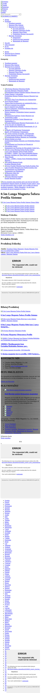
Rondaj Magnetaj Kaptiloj (13, 178)
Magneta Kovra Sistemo (16, 27)
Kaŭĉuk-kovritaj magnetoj (21, 39)
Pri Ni (7, 46)
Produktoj (8, 21)
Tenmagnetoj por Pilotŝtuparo (14, 171)
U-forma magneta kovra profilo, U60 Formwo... (20, 354)
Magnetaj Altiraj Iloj (11, 175)
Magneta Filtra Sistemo (16, 25)
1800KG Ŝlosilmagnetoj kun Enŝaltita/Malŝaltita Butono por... (14, 345)
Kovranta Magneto (19, 28)
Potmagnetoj (17, 37)
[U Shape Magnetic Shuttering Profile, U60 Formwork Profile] (15, 350)
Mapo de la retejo (10, 426)
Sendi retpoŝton (6, 438)
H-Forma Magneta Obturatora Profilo (16, 90)
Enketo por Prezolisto (7, 381)
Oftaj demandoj (10, 45)
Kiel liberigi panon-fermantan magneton (21, 394)
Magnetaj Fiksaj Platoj (20, 32)
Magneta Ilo (17, 433)
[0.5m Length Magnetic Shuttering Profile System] (15, 311)
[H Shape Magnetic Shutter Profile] (13, 331)
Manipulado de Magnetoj (21, 41)
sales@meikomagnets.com (19, 366)
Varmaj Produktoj (10, 424)
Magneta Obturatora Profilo (21, 30)
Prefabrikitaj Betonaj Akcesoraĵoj (23, 34)
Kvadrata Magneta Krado (13, 164)
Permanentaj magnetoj (25, 429)
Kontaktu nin (9, 48)
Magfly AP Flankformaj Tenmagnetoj (16, 132)
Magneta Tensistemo (15, 36)
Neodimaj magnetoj (15, 23)
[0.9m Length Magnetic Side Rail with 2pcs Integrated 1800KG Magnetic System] (20, 321)
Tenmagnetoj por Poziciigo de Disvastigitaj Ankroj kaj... (22, 148)
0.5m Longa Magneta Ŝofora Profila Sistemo (19, 151)
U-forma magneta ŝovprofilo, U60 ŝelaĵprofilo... (20, 135)
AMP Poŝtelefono (10, 427)
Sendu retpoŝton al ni (7, 235)
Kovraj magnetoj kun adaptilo (14, 107)
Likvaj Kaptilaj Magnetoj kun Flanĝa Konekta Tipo (21, 167)
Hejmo (7, 20)
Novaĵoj (7, 43)
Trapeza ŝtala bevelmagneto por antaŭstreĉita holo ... (21, 103)
